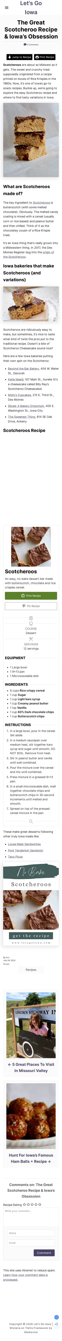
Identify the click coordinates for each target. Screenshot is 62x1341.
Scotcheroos (41, 202)
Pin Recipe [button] (33, 606)
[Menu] (6, 7)
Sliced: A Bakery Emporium (26, 406)
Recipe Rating (12, 1205)
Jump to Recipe (21, 57)
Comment (44, 1253)
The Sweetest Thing (21, 416)
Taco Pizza (15, 856)
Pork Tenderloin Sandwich (25, 850)
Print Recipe (46, 57)
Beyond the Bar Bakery (23, 368)
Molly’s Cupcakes (19, 395)
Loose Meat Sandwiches (24, 844)
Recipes (31, 969)
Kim (7, 957)
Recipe (6, 964)
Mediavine (31, 1332)
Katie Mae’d (15, 379)
